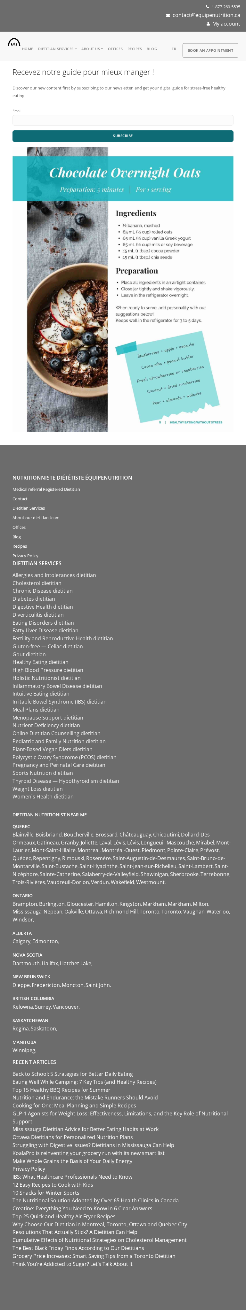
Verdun (100, 882)
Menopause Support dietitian (47, 717)
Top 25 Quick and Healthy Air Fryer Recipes (64, 1216)
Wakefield (122, 882)
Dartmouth (26, 963)
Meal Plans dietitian (36, 709)
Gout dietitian (29, 654)
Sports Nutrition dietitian (42, 772)
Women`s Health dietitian (43, 796)
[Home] (14, 40)
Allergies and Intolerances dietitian (54, 575)
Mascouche (180, 842)
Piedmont (153, 850)
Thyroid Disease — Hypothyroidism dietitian (65, 780)
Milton (200, 903)
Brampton (24, 903)
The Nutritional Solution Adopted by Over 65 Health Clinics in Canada (95, 1200)
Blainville (23, 834)
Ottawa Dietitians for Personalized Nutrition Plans (72, 1137)
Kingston (130, 903)
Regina (20, 1028)
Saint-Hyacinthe (98, 866)
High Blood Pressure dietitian (47, 670)
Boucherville (79, 834)
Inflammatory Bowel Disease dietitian (57, 686)
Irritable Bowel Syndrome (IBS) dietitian (59, 701)
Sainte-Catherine (60, 874)
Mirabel (205, 842)
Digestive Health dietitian (42, 606)
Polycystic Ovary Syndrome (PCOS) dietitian (64, 757)
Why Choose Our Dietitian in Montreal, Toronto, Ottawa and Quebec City (99, 1224)
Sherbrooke (184, 874)
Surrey (43, 1006)
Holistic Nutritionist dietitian (46, 678)
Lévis (119, 842)
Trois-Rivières (28, 882)
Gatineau (48, 842)
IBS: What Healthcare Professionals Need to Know (72, 1176)
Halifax (50, 963)
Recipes (134, 48)
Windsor (22, 919)
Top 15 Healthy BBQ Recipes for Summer (61, 1089)
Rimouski (73, 858)
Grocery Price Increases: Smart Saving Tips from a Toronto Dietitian (94, 1256)
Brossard (106, 834)
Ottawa (93, 911)
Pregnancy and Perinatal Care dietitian (58, 764)
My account (226, 23)
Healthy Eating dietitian (40, 662)
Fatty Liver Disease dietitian (45, 630)
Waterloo (218, 911)
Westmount (150, 882)
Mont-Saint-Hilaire (54, 850)
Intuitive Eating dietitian (41, 693)
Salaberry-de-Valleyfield (110, 874)
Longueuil (153, 842)
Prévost (209, 850)
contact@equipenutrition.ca (206, 15)
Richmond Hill (121, 911)
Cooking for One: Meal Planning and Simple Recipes (74, 1105)
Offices (115, 48)
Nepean (53, 911)
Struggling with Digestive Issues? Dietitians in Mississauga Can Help (93, 1145)
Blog (152, 48)
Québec (21, 858)
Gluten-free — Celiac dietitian (47, 646)
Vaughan (194, 911)
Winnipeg (23, 1050)
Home (27, 48)
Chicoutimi (166, 834)
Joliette (89, 842)
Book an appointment (211, 50)
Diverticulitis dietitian (38, 614)
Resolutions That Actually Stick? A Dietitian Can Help (74, 1232)
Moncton (73, 985)
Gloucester (80, 903)
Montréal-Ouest (121, 850)
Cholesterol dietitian (37, 583)
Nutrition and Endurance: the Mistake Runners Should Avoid (85, 1097)
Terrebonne (215, 874)
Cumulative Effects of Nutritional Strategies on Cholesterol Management (99, 1240)
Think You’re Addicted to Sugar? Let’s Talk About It (72, 1264)
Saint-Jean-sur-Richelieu (147, 866)
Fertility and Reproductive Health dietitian (62, 638)
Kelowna (22, 1006)
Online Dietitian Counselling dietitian (56, 733)
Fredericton (46, 985)
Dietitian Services (56, 48)
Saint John (98, 985)
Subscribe (123, 135)
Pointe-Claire (182, 850)
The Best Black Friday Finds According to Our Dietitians (78, 1248)
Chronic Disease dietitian (42, 590)
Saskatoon (43, 1028)
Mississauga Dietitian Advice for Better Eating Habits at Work (85, 1129)
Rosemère (98, 858)
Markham (154, 903)
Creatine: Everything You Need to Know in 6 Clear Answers (82, 1208)
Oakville (73, 911)
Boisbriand (49, 834)
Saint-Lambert (195, 866)
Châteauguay (135, 834)
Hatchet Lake (75, 963)
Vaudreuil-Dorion (68, 882)
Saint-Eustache (60, 866)
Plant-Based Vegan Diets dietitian (52, 749)
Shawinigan (154, 874)
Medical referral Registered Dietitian (46, 489)
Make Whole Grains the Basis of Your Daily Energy (72, 1161)
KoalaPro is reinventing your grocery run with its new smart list (88, 1153)
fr (174, 48)
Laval (105, 842)
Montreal (89, 850)
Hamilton (106, 903)
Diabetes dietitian (33, 598)
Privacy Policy (25, 556)
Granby (70, 842)
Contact (20, 499)
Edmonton (45, 941)
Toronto (150, 911)
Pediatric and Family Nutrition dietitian (59, 741)
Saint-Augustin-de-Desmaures (149, 858)
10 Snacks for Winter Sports (45, 1192)
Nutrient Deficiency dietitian (46, 725)
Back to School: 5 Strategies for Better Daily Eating (72, 1073)
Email (16, 110)
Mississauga (27, 911)
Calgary (21, 941)
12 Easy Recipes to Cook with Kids (52, 1184)
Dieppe (21, 985)
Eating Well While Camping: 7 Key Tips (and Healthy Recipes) (84, 1081)
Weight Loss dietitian (37, 788)
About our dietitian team (36, 517)
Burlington (52, 903)
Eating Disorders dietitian (43, 622)
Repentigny (46, 858)
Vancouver (66, 1006)
